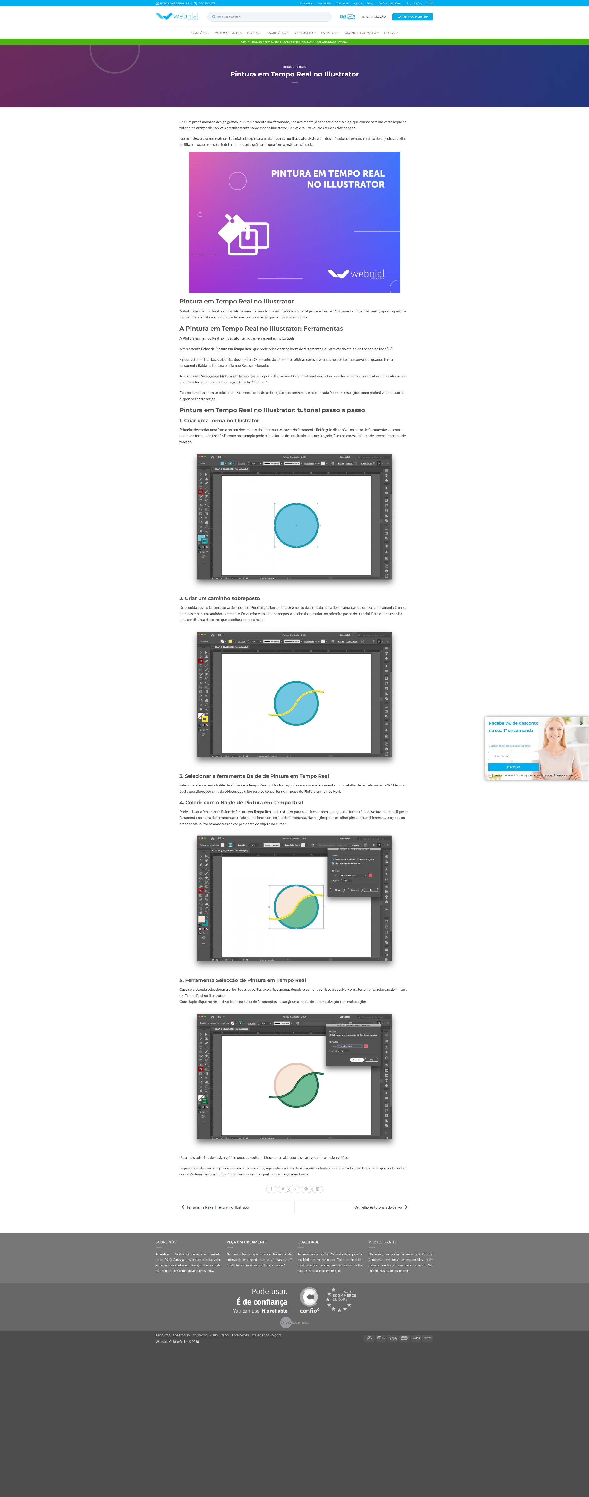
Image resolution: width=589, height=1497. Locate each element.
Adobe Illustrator (273, 127)
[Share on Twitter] (283, 1189)
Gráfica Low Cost (389, 3)
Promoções (414, 3)
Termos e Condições (267, 1335)
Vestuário (303, 33)
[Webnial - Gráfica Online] (177, 17)
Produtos (305, 3)
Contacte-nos (236, 1265)
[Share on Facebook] (271, 1189)
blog (267, 1157)
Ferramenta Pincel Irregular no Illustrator (217, 1207)
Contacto (342, 3)
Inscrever (513, 767)
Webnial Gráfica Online (207, 1174)
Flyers (253, 33)
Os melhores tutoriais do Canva (378, 1207)
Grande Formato (360, 33)
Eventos (329, 33)
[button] (374, 16)
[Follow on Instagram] (431, 3)
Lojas (389, 33)
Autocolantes (228, 33)
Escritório (276, 33)
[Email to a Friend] (294, 1189)
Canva (293, 127)
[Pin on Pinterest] (306, 1189)
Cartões (199, 33)
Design (289, 67)
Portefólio (324, 3)
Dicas (301, 67)
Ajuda (358, 3)
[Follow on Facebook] (427, 3)
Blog (370, 3)
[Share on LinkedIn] (317, 1189)
